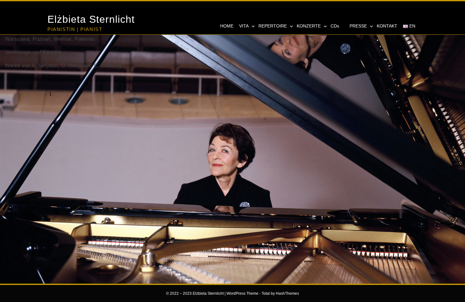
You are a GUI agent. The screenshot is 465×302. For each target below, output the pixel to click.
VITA (244, 25)
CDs (335, 25)
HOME (226, 25)
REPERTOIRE (272, 25)
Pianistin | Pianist (74, 29)
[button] (380, 11)
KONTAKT (387, 25)
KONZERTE (309, 25)
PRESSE (358, 25)
